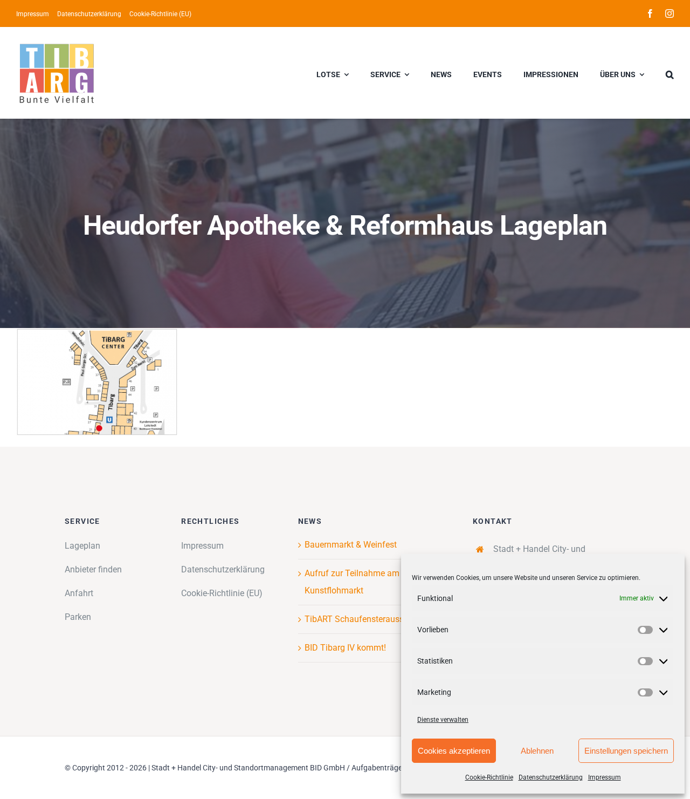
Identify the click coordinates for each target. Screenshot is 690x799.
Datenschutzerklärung (551, 777)
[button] (670, 73)
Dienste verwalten (442, 719)
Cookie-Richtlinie (489, 777)
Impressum (604, 777)
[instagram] (669, 13)
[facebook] (650, 13)
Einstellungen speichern (626, 750)
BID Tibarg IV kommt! (345, 648)
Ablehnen (537, 750)
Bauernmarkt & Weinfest (351, 545)
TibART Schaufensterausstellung (367, 619)
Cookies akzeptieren (454, 750)
